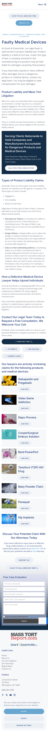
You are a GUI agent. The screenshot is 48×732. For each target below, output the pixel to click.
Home (4, 655)
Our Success (33, 349)
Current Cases (14, 356)
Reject (24, 718)
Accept (24, 711)
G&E (34, 551)
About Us (5, 658)
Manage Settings (24, 725)
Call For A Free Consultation (21, 168)
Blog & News (7, 666)
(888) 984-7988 (37, 548)
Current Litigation (9, 661)
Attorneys (12, 349)
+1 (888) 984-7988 (22, 341)
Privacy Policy (33, 617)
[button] (42, 4)
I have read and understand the (22, 617)
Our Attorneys (8, 663)
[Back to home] (7, 4)
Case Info (24, 389)
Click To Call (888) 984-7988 (24, 16)
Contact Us (24, 23)
